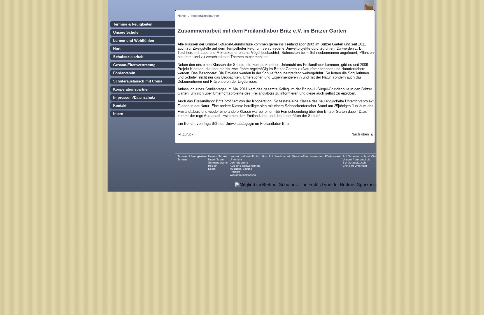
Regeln (212, 165)
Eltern (212, 168)
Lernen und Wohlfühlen (133, 40)
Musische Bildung (241, 168)
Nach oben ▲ (363, 134)
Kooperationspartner (205, 15)
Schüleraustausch (354, 162)
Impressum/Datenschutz (134, 97)
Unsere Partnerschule (357, 159)
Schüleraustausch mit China (137, 81)
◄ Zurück (186, 134)
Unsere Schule (125, 32)
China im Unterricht (355, 165)
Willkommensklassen (243, 174)
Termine (183, 159)
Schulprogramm (218, 162)
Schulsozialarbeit (128, 57)
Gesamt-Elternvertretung (134, 65)
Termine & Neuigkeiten (132, 24)
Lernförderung (239, 162)
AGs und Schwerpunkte (245, 165)
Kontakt (119, 106)
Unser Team (216, 159)
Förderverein (124, 73)
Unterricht (236, 159)
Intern (118, 114)
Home (182, 15)
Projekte (235, 171)
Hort (116, 49)
